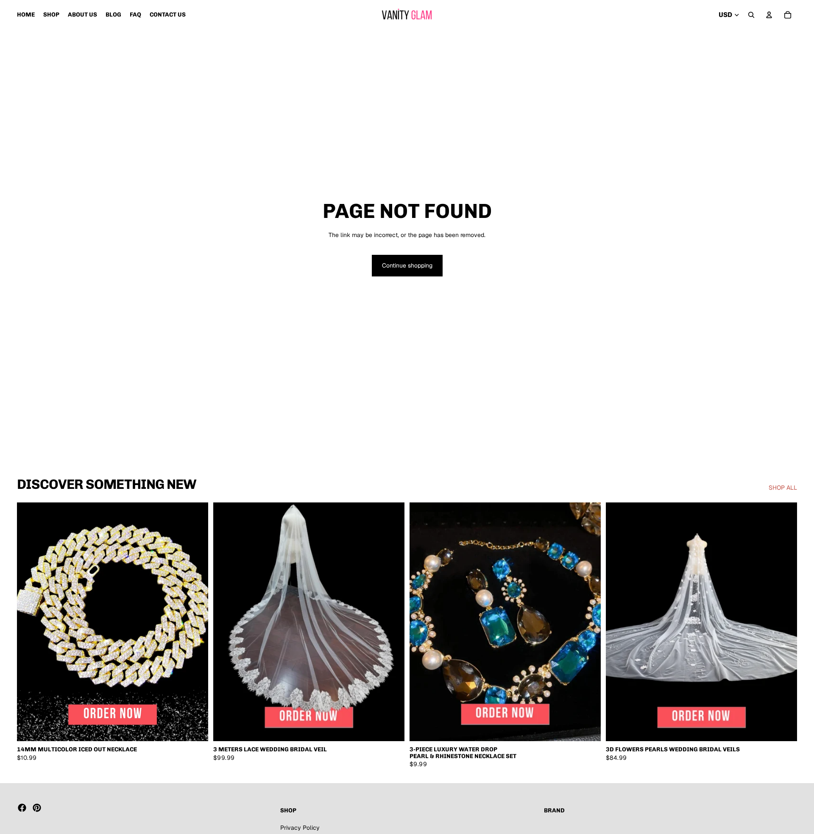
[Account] (769, 15)
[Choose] (195, 728)
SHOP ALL (783, 487)
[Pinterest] (37, 808)
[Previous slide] (29, 622)
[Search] (751, 15)
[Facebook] (22, 808)
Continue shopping (407, 265)
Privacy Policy (300, 827)
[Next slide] (195, 622)
